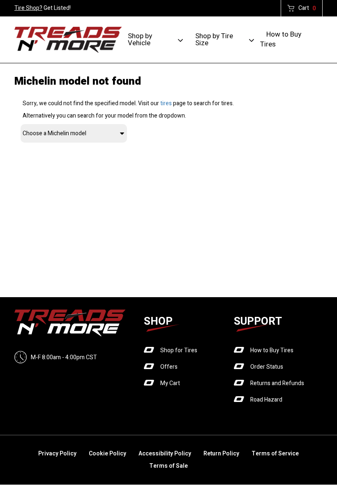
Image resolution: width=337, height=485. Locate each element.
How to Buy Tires (280, 39)
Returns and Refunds (277, 383)
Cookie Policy (107, 453)
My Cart (170, 383)
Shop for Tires (178, 350)
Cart (307, 8)
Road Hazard (266, 399)
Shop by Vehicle (140, 39)
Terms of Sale (168, 466)
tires (166, 103)
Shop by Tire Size (214, 39)
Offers (169, 367)
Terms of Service (275, 453)
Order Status (266, 367)
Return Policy (221, 453)
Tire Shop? (28, 8)
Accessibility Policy (164, 453)
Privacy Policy (57, 453)
